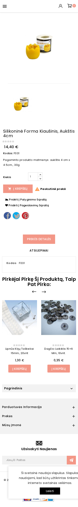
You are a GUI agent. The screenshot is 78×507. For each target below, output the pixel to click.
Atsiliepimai (39, 250)
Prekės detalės (39, 239)
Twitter (16, 215)
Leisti (50, 491)
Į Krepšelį (18, 189)
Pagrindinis (13, 388)
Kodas (11, 263)
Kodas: (8, 153)
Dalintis (7, 215)
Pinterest (25, 215)
